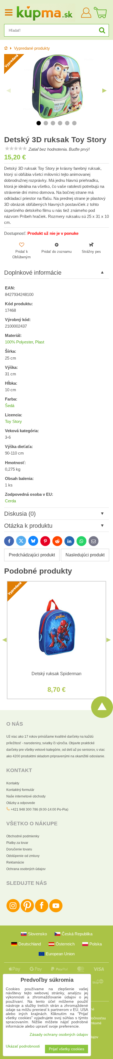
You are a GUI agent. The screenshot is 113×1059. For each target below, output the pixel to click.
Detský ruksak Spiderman (56, 673)
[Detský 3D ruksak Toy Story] (56, 86)
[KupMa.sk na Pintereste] (27, 911)
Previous (8, 90)
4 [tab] (60, 123)
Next (104, 90)
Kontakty (12, 783)
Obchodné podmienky (22, 836)
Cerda (10, 501)
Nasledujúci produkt (85, 555)
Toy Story (13, 421)
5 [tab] (67, 123)
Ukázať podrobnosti (23, 1046)
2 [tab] (46, 123)
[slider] (16, 148)
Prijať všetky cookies (66, 1049)
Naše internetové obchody (26, 796)
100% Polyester (19, 342)
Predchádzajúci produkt (32, 555)
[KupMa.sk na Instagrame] (13, 911)
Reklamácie (15, 862)
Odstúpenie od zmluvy (22, 856)
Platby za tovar (17, 843)
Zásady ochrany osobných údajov (59, 1035)
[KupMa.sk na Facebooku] (41, 911)
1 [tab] (38, 123)
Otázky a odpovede (20, 803)
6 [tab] (74, 123)
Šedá (9, 406)
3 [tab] (53, 123)
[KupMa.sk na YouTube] (56, 911)
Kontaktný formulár (20, 790)
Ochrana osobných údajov (26, 869)
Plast (39, 342)
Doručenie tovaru (19, 849)
